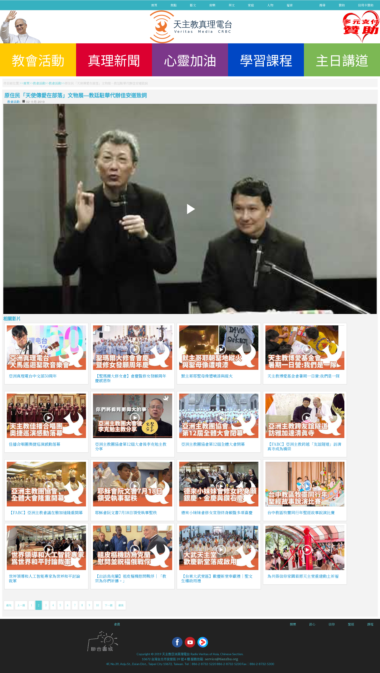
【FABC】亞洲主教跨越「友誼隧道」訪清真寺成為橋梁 (304, 446)
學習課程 (266, 59)
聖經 (351, 624)
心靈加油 (190, 59)
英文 (231, 5)
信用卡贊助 (365, 5)
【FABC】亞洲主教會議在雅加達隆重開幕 (46, 512)
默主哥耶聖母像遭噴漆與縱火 (207, 376)
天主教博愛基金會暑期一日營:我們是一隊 (303, 376)
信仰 (332, 624)
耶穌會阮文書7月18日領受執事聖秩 (126, 512)
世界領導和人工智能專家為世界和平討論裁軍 (44, 578)
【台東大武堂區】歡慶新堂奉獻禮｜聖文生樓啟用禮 (216, 578)
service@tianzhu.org (221, 659)
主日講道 (342, 59)
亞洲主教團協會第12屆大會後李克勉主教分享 (130, 446)
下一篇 (109, 605)
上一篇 (21, 605)
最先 (8, 605)
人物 (270, 5)
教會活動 (38, 59)
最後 (121, 605)
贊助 (342, 5)
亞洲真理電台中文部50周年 (33, 376)
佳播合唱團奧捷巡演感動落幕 (34, 444)
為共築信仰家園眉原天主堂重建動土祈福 (303, 576)
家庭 (251, 5)
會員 (117, 624)
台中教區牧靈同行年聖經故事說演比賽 (301, 512)
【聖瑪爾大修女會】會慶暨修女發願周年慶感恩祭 (130, 378)
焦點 (173, 5)
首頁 (154, 5)
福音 (290, 5)
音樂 (212, 5)
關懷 (293, 624)
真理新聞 (114, 59)
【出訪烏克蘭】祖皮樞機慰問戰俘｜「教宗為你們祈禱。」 (130, 578)
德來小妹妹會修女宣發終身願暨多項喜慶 (216, 512)
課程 (370, 624)
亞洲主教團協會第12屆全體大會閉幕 (213, 444)
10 (97, 605)
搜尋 (322, 5)
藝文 (193, 5)
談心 (312, 624)
